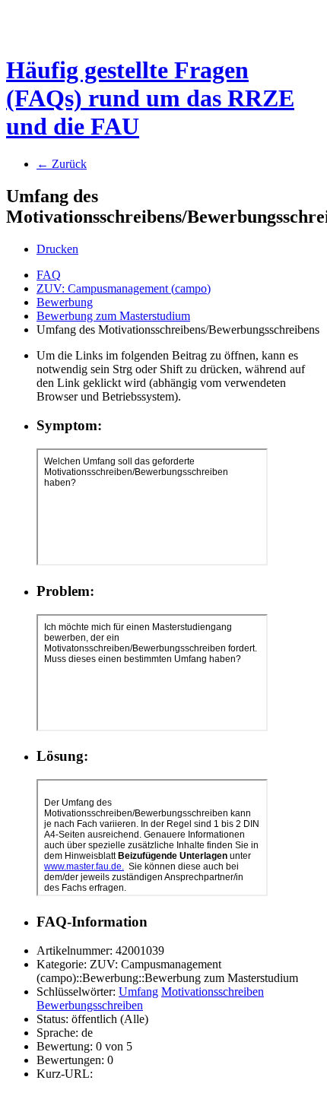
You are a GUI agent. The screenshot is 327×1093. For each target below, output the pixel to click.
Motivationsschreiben (212, 991)
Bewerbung (65, 302)
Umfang (138, 991)
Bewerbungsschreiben (90, 1005)
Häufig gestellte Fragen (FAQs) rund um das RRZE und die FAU (150, 98)
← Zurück (62, 163)
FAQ (49, 274)
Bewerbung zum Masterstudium (113, 315)
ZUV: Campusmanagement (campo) (124, 288)
